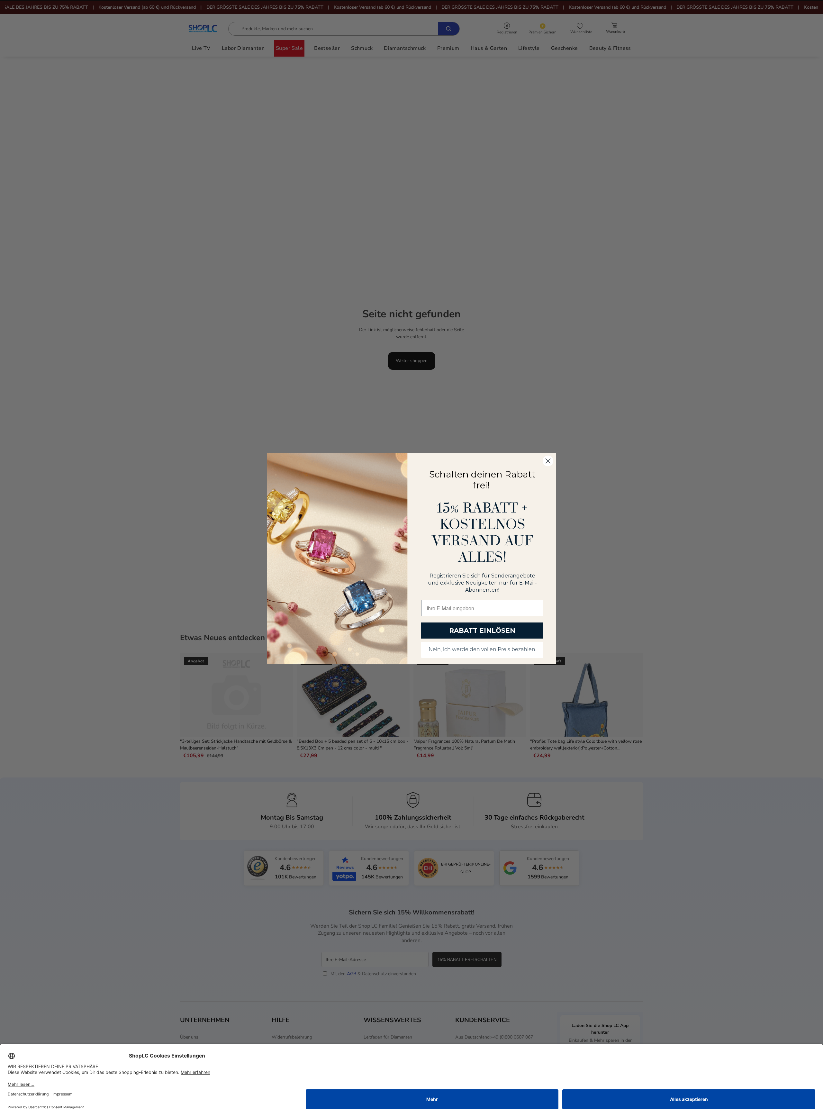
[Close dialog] (548, 461)
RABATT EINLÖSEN (482, 630)
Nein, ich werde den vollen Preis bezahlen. (482, 649)
